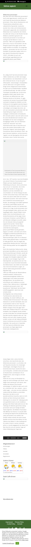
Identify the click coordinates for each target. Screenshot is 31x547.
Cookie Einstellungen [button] (8, 543)
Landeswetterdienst (8, 472)
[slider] (24, 437)
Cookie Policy (11, 524)
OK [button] (17, 543)
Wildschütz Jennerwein (10, 15)
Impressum (9, 522)
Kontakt (5, 451)
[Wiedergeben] (5, 438)
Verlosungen (6, 446)
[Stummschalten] (21, 438)
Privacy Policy (19, 522)
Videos (5, 449)
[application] (15, 438)
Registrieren (6, 456)
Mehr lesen (25, 540)
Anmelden (6, 454)
